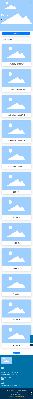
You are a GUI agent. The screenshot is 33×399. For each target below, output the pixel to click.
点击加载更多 (16, 353)
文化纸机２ (16, 217)
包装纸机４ (16, 345)
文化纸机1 (16, 192)
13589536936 (14, 372)
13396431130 (13, 374)
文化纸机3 (16, 243)
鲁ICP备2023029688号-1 (16, 394)
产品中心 (5, 15)
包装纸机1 (16, 268)
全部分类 (16, 33)
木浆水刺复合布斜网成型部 (16, 64)
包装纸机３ (16, 319)
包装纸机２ (16, 294)
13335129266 (15, 377)
